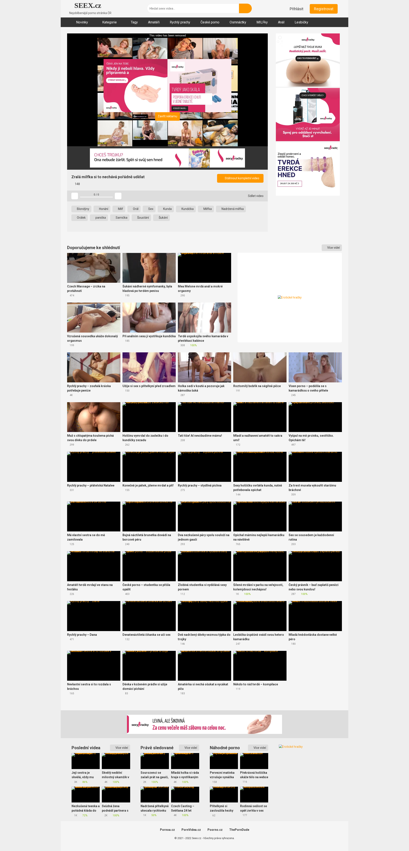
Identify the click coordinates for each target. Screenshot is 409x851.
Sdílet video (255, 196)
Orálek (81, 217)
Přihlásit (296, 9)
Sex (150, 209)
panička (100, 217)
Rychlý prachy (180, 22)
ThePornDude (239, 829)
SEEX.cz (87, 5)
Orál (135, 209)
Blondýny (82, 209)
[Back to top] (395, 838)
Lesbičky (301, 22)
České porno (209, 22)
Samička (121, 217)
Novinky (82, 22)
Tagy (134, 22)
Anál (281, 22)
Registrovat (323, 9)
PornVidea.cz (191, 829)
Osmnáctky (238, 22)
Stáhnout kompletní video (241, 178)
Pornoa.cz (167, 829)
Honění (103, 209)
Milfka (207, 209)
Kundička (187, 209)
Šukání (163, 217)
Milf (120, 209)
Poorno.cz (215, 829)
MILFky (262, 22)
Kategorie (109, 22)
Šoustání (143, 217)
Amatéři (154, 22)
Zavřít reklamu (167, 116)
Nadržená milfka (232, 209)
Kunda (167, 209)
